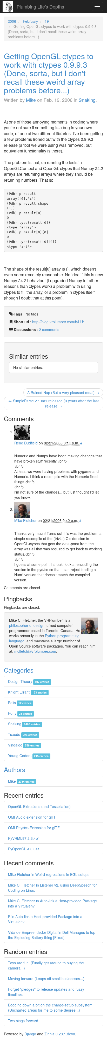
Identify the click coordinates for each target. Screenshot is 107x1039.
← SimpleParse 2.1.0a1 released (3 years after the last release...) (53, 403)
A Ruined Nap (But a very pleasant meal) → (63, 392)
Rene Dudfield (26, 442)
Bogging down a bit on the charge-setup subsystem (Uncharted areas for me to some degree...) (50, 1007)
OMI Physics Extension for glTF (34, 827)
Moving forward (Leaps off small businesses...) (46, 978)
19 (47, 21)
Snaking (87, 99)
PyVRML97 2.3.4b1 (24, 838)
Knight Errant (27, 692)
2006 (12, 21)
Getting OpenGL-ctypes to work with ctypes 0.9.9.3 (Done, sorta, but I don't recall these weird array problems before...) (48, 73)
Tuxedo (22, 734)
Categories (19, 669)
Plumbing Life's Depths (40, 6)
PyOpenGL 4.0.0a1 (24, 848)
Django (30, 1033)
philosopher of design (26, 625)
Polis (19, 702)
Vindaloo (23, 745)
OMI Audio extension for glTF (32, 817)
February (30, 21)
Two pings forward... (24, 1020)
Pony (20, 713)
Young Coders (28, 755)
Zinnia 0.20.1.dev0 (59, 1033)
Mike (31, 99)
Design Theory (28, 681)
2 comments (49, 329)
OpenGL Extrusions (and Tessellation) (39, 806)
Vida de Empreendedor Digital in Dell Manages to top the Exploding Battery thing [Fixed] (51, 935)
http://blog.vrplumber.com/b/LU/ (58, 321)
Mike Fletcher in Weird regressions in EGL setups (48, 874)
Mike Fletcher (25, 520)
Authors (14, 769)
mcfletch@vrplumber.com (35, 651)
